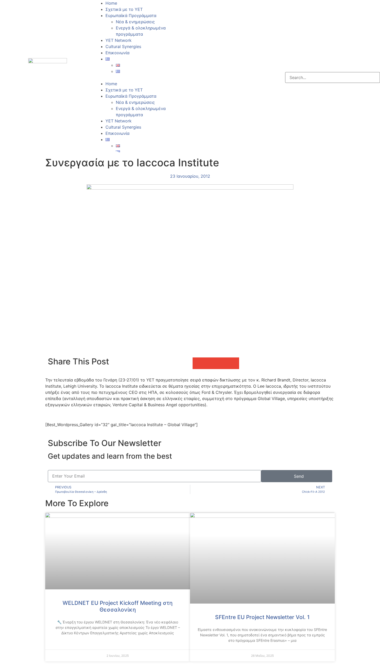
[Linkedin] (224, 76)
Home (111, 3)
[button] (142, 77)
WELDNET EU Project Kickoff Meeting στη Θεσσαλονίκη (118, 606)
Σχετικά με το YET (124, 9)
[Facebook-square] (196, 76)
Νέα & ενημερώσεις (135, 21)
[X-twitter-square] (210, 76)
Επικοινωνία (117, 52)
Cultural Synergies (123, 46)
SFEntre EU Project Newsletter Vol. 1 (262, 617)
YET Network (118, 40)
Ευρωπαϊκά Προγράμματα (130, 15)
